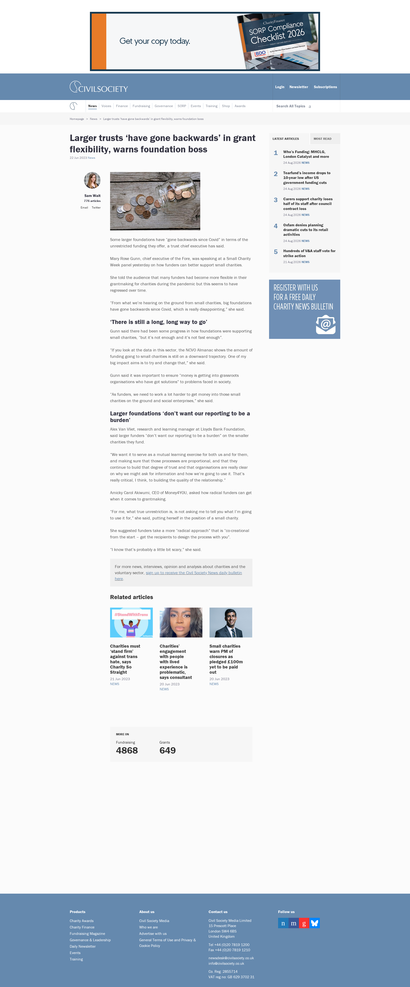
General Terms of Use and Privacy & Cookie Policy (167, 942)
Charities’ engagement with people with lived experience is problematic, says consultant (176, 661)
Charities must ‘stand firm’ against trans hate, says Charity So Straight (125, 659)
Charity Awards (81, 920)
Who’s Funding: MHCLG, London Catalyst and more (306, 154)
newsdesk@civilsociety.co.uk (231, 957)
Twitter (96, 207)
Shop (226, 106)
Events (196, 106)
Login (279, 86)
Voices (106, 106)
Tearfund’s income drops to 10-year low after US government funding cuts (307, 177)
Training (211, 106)
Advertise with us (153, 933)
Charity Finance (82, 927)
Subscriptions (325, 86)
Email (84, 207)
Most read (322, 138)
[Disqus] (175, 826)
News (92, 106)
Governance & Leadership (90, 939)
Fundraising (141, 106)
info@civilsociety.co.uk (226, 963)
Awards (240, 106)
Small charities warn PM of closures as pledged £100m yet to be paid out (226, 659)
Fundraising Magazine (87, 933)
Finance (122, 106)
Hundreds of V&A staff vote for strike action (309, 253)
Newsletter (298, 86)
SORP (182, 106)
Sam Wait (92, 195)
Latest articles (286, 138)
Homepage (77, 119)
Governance (164, 106)
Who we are (148, 927)
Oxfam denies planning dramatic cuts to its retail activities (305, 229)
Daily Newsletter (83, 946)
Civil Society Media (154, 920)
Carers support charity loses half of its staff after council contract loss (308, 203)
